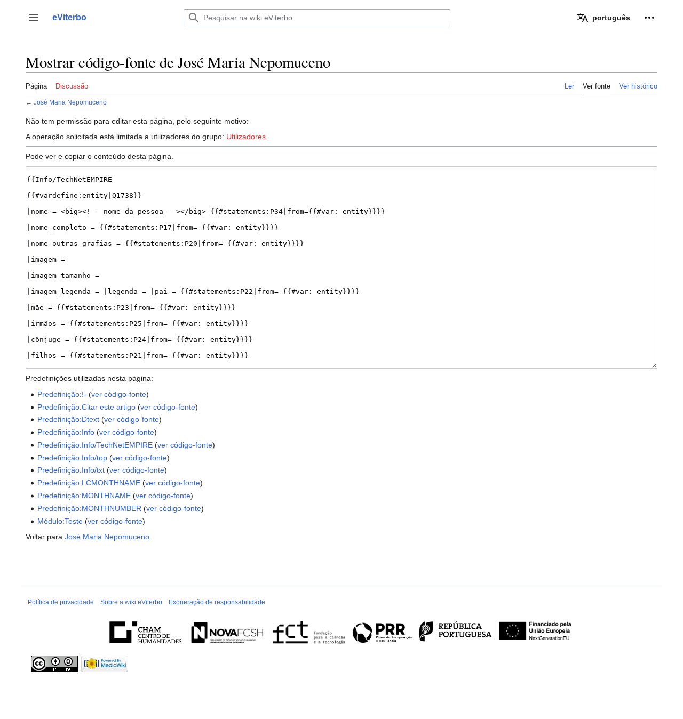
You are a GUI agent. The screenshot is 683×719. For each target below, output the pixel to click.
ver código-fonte (118, 394)
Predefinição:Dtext (68, 419)
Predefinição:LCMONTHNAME (88, 482)
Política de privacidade (61, 602)
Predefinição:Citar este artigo (86, 407)
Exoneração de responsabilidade (217, 602)
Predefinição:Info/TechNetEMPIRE (95, 445)
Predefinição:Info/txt (71, 470)
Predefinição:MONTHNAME (84, 495)
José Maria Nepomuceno (70, 102)
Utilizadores (246, 136)
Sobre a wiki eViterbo (131, 602)
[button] (33, 17)
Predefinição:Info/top (72, 457)
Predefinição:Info (65, 432)
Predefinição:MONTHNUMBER (89, 508)
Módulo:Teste (60, 521)
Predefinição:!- (61, 394)
